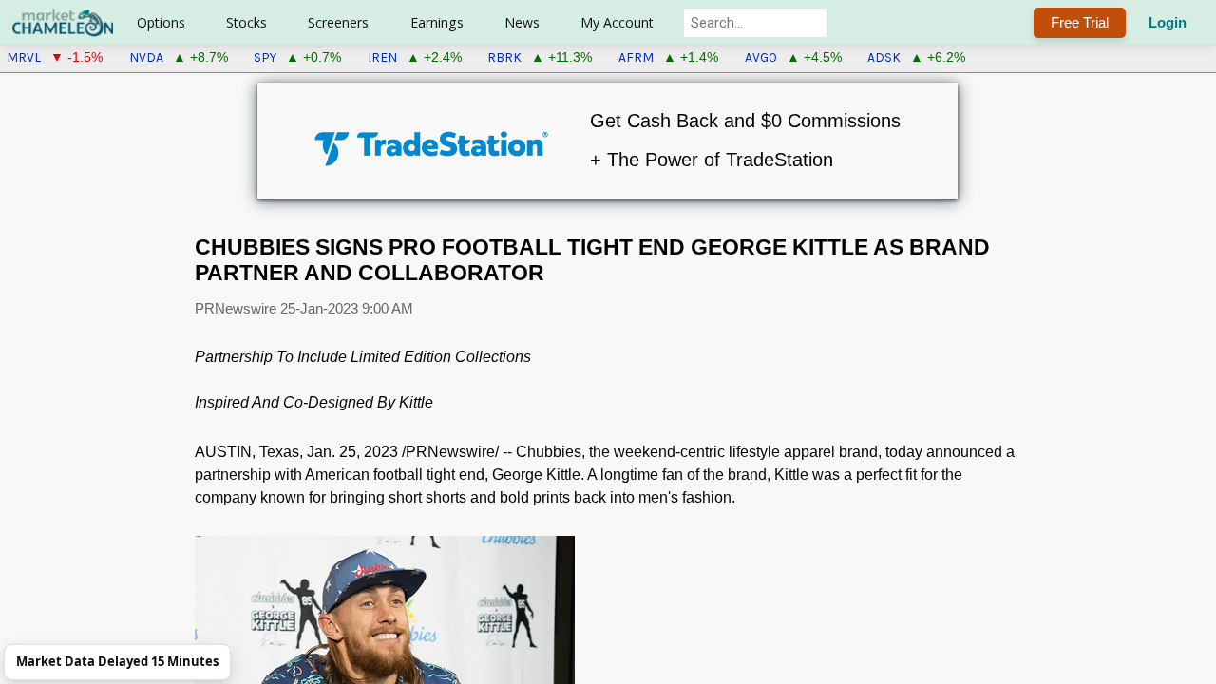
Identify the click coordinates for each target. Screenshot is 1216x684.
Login (1168, 22)
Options (161, 22)
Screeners (338, 22)
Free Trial (1080, 22)
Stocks (246, 22)
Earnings (437, 22)
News (522, 22)
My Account (617, 22)
